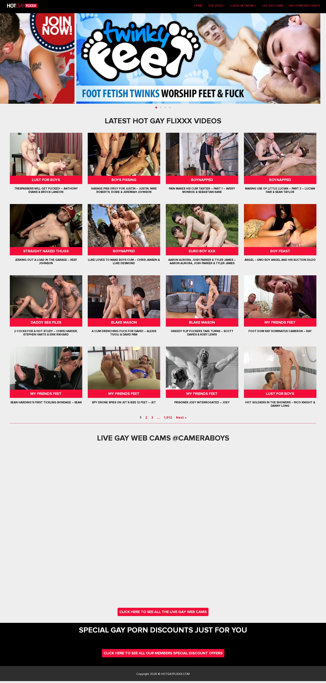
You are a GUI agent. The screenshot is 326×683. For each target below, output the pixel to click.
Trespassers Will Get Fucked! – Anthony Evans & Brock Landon (46, 190)
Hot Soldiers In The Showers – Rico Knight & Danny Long (280, 404)
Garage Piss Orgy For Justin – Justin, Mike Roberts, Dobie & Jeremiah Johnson (124, 190)
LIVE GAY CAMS (272, 6)
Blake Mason (124, 322)
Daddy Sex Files (46, 322)
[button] (156, 107)
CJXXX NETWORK (242, 6)
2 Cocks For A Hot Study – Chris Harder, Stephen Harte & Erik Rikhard (46, 332)
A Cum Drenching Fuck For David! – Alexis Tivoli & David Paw (124, 332)
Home (199, 6)
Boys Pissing (123, 180)
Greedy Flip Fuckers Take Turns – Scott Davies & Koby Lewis (202, 332)
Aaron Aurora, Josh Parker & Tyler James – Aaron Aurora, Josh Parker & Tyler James (202, 261)
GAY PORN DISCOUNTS (304, 6)
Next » (181, 417)
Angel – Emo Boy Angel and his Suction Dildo (280, 260)
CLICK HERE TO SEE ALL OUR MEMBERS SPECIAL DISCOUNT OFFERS (163, 653)
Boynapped (202, 180)
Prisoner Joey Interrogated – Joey (202, 402)
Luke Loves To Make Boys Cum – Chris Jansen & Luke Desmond (124, 261)
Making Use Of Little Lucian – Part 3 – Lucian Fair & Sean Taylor (280, 190)
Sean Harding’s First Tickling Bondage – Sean (46, 402)
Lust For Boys (46, 180)
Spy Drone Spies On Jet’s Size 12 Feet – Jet (124, 402)
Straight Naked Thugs (46, 251)
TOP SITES (215, 6)
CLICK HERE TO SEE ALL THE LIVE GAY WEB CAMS (163, 612)
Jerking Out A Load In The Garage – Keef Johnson (46, 261)
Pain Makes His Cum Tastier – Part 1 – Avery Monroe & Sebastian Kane (202, 190)
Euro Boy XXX (202, 251)
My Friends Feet (280, 322)
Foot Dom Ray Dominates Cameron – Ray (280, 331)
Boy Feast (280, 251)
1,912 (168, 417)
